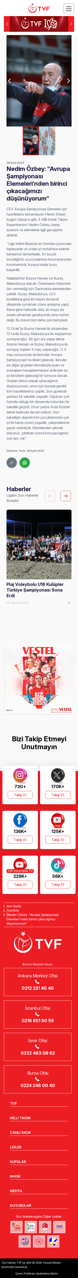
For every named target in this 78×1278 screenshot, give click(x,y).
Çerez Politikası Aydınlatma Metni (36, 1273)
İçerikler (13, 910)
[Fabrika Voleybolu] (16, 1227)
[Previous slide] (9, 80)
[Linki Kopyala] (11, 462)
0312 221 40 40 (38, 988)
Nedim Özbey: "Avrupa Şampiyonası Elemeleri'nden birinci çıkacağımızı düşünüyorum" (32, 919)
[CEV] (53, 1241)
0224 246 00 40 (38, 1085)
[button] (71, 24)
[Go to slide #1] (31, 140)
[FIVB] (59, 1227)
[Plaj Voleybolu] (31, 1227)
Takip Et (20, 795)
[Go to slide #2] (47, 140)
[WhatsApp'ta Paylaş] (25, 462)
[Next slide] (68, 80)
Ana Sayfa (13, 906)
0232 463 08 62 (38, 1053)
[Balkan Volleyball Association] (25, 1241)
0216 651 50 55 (38, 1020)
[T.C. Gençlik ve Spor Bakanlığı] (39, 1241)
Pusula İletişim (52, 1262)
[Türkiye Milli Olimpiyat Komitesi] (45, 1227)
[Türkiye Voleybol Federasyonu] (39, 8)
